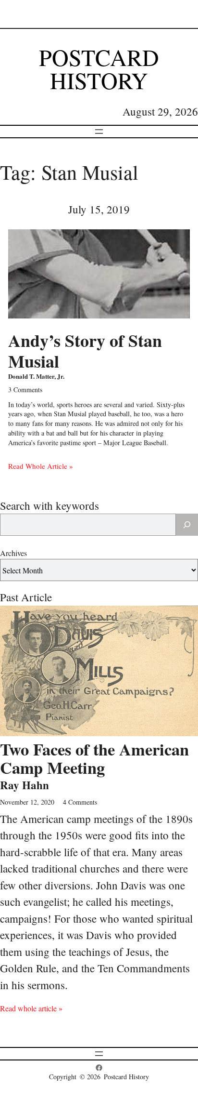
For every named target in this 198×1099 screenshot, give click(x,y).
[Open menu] (99, 131)
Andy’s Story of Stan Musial (85, 350)
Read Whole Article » (40, 466)
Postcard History (99, 68)
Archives (13, 553)
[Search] (187, 525)
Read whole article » (31, 1008)
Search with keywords (49, 505)
